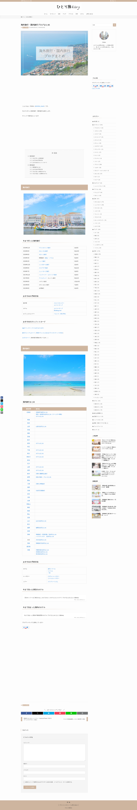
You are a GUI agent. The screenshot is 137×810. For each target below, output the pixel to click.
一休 (49, 573)
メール (25, 770)
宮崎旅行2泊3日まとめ (42, 543)
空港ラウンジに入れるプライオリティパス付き (49, 333)
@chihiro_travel (39, 106)
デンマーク (98, 158)
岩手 (96, 260)
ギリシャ (98, 143)
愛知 (28, 480)
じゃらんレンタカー (53, 578)
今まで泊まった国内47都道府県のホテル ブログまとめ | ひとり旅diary (44, 615)
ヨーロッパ (98, 124)
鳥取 (28, 507)
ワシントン (98, 214)
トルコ (97, 241)
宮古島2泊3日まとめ (41, 554)
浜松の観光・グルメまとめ (43, 477)
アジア (97, 229)
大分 (97, 385)
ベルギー (98, 167)
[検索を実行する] (114, 24)
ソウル (51, 258)
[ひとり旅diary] (68, 7)
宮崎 (28, 543)
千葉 (28, 450)
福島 (28, 433)
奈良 (28, 494)
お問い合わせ (74, 805)
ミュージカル (98, 419)
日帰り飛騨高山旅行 (41, 473)
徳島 (97, 361)
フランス (98, 164)
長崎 (28, 534)
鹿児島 (28, 546)
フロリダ (98, 217)
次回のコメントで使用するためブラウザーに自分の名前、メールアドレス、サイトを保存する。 (49, 782)
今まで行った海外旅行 (38, 158)
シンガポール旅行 (44, 264)
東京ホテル (98, 410)
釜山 (46, 258)
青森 (28, 419)
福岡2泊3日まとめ (41, 527)
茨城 (28, 436)
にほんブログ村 (96, 88)
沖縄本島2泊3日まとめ (42, 550)
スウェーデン (99, 149)
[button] (26, 713)
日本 (97, 251)
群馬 (28, 443)
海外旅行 (32, 156)
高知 (97, 370)
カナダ (97, 226)
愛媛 (97, 367)
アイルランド (43, 278)
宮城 (28, 429)
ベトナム (98, 247)
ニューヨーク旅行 (44, 271)
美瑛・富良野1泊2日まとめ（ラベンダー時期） (49, 414)
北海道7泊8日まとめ (41, 412)
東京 (28, 453)
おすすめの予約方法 (38, 160)
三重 (28, 483)
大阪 (28, 497)
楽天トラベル (51, 568)
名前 (25, 763)
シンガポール (99, 244)
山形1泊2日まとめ (41, 426)
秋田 (28, 423)
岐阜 (28, 473)
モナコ (97, 176)
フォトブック (98, 426)
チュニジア (98, 192)
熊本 (97, 382)
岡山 (28, 514)
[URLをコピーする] (82, 713)
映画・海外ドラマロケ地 (101, 423)
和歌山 (28, 504)
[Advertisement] (54, 89)
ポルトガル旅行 (43, 251)
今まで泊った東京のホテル (39, 171)
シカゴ (97, 211)
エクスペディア (58, 305)
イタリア (98, 134)
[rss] (113, 1)
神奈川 (28, 456)
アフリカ (97, 189)
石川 (28, 463)
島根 (28, 511)
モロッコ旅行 (43, 254)
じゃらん (50, 571)
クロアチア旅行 (43, 268)
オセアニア (98, 183)
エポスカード (26, 337)
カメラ (96, 429)
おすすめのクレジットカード (40, 162)
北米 (96, 198)
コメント (26, 742)
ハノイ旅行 (42, 261)
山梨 (28, 467)
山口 (28, 521)
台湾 (97, 238)
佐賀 (28, 531)
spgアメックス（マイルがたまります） (33, 328)
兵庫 (28, 500)
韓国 (97, 235)
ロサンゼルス (99, 201)
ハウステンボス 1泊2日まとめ (45, 536)
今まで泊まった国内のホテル (40, 173)
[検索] (115, 1)
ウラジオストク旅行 (44, 247)
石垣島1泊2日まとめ (41, 552)
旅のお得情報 (25, 27)
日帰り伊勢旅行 (40, 483)
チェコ (97, 155)
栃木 (28, 440)
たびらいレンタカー (53, 576)
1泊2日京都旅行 (40, 490)
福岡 (28, 527)
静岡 (28, 477)
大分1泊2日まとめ (41, 540)
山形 (28, 426)
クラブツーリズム (53, 581)
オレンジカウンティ (100, 220)
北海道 (28, 412)
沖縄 (28, 550)
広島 (28, 517)
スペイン (98, 152)
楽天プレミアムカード (28, 333)
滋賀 (28, 487)
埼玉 (28, 446)
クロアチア (99, 146)
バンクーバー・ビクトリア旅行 (48, 274)
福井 (96, 306)
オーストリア (99, 137)
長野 (28, 470)
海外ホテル (98, 403)
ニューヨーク (99, 204)
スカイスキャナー (59, 303)
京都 (28, 490)
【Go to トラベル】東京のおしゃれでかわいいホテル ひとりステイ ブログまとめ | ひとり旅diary (51, 597)
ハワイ (97, 223)
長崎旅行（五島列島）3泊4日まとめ (46, 534)
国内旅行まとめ (36, 167)
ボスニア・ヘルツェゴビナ (102, 170)
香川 (28, 524)
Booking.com (57, 310)
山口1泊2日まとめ (41, 521)
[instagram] (111, 1)
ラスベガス (98, 208)
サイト (25, 776)
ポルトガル (98, 173)
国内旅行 (32, 165)
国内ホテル (99, 407)
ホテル (97, 400)
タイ (97, 232)
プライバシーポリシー (64, 805)
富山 (97, 300)
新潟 (28, 460)
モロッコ (98, 195)
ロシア (97, 179)
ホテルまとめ (40, 416)
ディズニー (99, 397)
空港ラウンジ (98, 416)
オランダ (98, 140)
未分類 (96, 121)
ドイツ (97, 161)
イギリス (98, 131)
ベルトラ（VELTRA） (60, 313)
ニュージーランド (100, 186)
